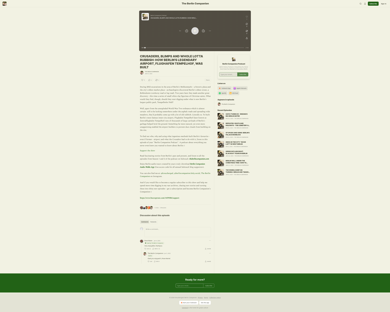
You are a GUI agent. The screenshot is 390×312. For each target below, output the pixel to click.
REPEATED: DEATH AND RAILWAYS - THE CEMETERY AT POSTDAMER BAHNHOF (237, 124)
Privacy (200, 298)
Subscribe (373, 4)
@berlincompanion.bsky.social (187, 173)
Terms (206, 298)
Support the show (147, 150)
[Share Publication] (365, 4)
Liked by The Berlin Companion (155, 243)
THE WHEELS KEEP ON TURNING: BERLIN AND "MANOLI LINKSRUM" (238, 171)
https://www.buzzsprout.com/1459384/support (159, 197)
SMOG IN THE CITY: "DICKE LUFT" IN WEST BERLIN (236, 143)
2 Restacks (163, 208)
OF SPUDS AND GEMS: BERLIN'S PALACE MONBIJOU (238, 134)
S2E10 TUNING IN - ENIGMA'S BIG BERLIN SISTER (237, 115)
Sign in (383, 4)
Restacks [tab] (153, 222)
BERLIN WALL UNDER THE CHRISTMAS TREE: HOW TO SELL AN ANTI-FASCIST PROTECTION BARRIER (236, 162)
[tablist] (149, 222)
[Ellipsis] (210, 240)
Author (150, 255)
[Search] (361, 4)
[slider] (194, 48)
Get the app (205, 303)
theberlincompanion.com (199, 158)
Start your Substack (190, 303)
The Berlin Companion (152, 71)
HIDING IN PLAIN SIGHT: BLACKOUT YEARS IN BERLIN (236, 152)
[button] (180, 31)
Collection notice (215, 298)
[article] (234, 116)
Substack (185, 308)
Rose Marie (148, 241)
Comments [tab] (144, 222)
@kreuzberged (167, 173)
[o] (220, 116)
